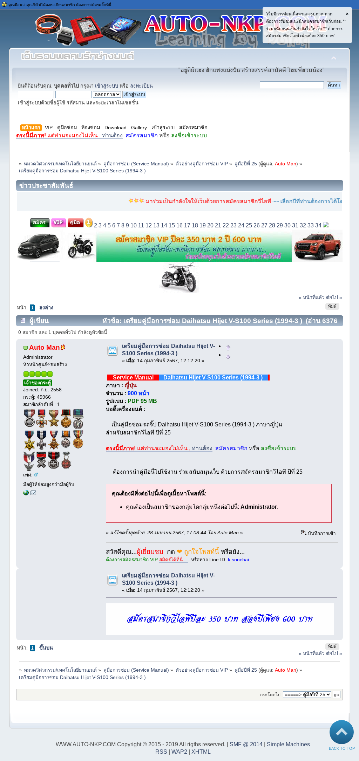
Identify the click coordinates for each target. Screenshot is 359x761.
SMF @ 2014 (246, 744)
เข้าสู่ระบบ (106, 86)
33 (310, 225)
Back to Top (342, 748)
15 (172, 225)
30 (287, 225)
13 (156, 225)
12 (148, 225)
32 (303, 225)
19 (202, 225)
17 (187, 225)
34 (318, 225)
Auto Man (285, 163)
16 (179, 225)
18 (195, 225)
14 (164, 225)
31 (295, 225)
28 (272, 225)
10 (133, 225)
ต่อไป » (334, 297)
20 (210, 225)
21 (218, 225)
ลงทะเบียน (141, 86)
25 (249, 225)
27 (264, 225)
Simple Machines (288, 744)
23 (233, 225)
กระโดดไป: (271, 694)
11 (141, 225)
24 (241, 225)
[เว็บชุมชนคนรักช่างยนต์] (26, 493)
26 (256, 225)
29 (280, 225)
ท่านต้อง (69, 135)
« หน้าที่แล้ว (312, 297)
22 (226, 225)
